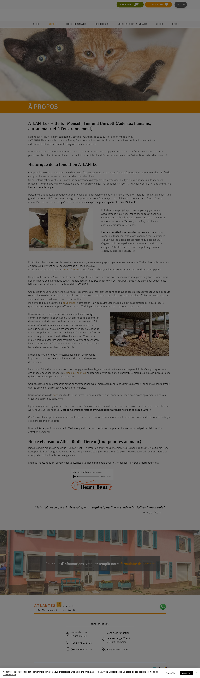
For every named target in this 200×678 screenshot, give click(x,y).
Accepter (186, 673)
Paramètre (171, 673)
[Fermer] (196, 673)
